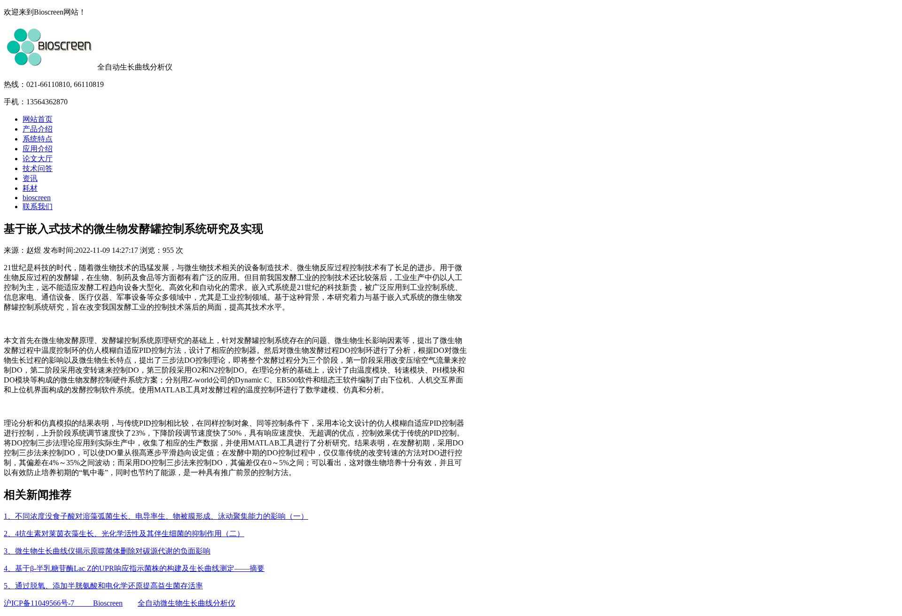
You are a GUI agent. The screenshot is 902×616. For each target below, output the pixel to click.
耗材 (30, 188)
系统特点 (38, 139)
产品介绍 (38, 129)
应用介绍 (38, 149)
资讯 (30, 178)
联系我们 (38, 207)
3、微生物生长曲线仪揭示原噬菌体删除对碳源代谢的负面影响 (107, 551)
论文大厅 (38, 159)
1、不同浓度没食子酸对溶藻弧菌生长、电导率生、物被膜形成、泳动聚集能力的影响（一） (156, 516)
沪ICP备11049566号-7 (48, 603)
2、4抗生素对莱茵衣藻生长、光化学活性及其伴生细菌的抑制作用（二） (124, 534)
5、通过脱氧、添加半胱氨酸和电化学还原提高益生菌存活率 (103, 586)
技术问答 (38, 168)
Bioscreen (108, 603)
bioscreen (37, 198)
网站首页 (38, 119)
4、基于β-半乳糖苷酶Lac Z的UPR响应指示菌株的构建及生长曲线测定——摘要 (134, 568)
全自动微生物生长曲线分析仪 (186, 603)
